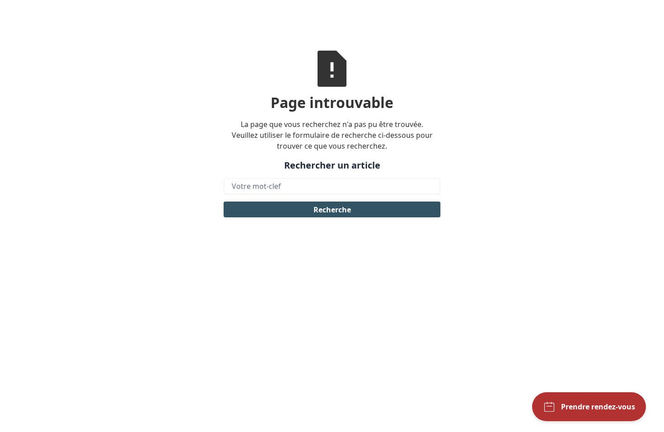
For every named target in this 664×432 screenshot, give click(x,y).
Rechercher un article (332, 165)
